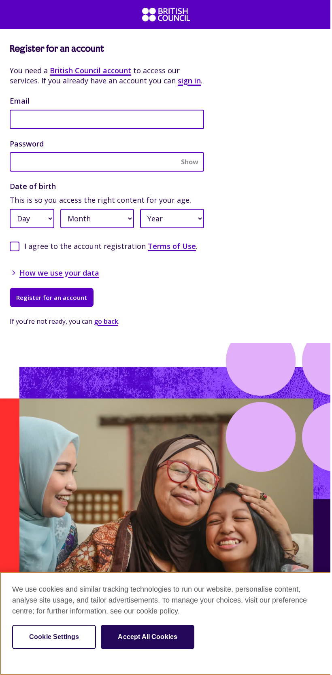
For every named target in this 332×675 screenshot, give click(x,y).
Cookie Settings (54, 636)
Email (20, 101)
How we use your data (59, 273)
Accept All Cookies (147, 636)
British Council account (90, 70)
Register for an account (51, 297)
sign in (189, 80)
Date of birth (33, 186)
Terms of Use (172, 246)
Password (27, 144)
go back (106, 321)
